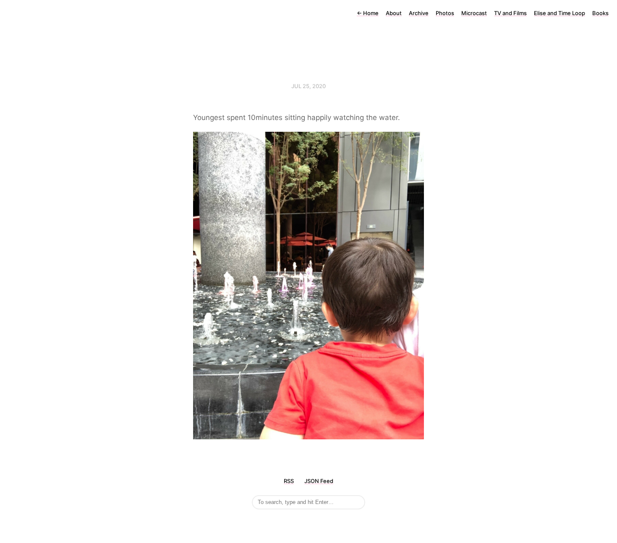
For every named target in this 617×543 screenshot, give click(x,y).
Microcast (474, 13)
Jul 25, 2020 (308, 86)
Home (368, 13)
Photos (445, 13)
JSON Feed (318, 481)
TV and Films (510, 13)
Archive (419, 13)
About (394, 13)
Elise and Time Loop (559, 13)
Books (600, 13)
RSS (289, 481)
